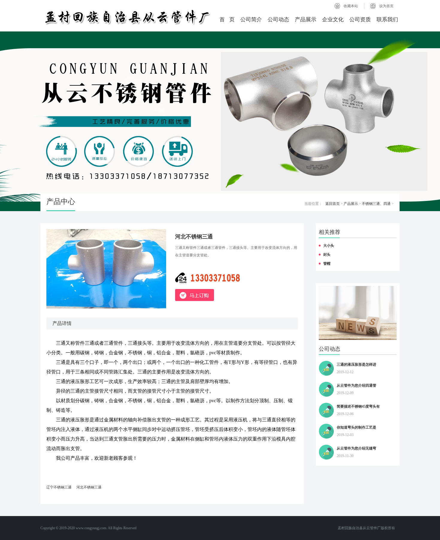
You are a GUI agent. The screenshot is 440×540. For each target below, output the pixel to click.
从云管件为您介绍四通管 (356, 385)
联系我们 (387, 19)
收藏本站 (351, 6)
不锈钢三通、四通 (376, 204)
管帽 (326, 263)
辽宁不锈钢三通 (59, 487)
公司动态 (278, 19)
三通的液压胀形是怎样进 (356, 364)
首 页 (227, 19)
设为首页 (386, 6)
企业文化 (333, 19)
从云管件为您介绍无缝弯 (356, 448)
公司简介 (251, 19)
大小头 (328, 245)
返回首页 (332, 204)
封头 (326, 254)
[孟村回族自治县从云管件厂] (127, 17)
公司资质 (360, 19)
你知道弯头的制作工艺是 (356, 427)
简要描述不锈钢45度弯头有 (358, 406)
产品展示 (305, 19)
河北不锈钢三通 (88, 487)
